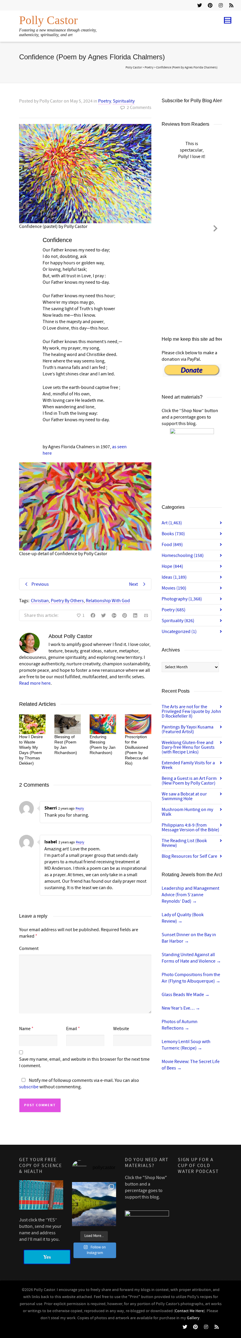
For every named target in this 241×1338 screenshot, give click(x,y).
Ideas (174, 577)
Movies (174, 588)
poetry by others (67, 601)
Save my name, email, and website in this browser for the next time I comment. (84, 1062)
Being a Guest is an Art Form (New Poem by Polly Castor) (189, 780)
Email (71, 1029)
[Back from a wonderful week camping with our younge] (94, 1204)
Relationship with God (108, 601)
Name (25, 1029)
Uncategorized (179, 631)
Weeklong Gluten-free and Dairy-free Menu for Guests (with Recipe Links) (188, 747)
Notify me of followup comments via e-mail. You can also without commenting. (79, 1083)
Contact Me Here (189, 1311)
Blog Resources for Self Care (189, 856)
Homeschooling (183, 555)
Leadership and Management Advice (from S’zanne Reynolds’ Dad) (190, 894)
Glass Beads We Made (186, 995)
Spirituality (124, 101)
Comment (29, 948)
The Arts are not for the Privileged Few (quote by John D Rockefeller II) (191, 711)
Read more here (35, 683)
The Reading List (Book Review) (184, 843)
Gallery (193, 1318)
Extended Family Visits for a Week (188, 765)
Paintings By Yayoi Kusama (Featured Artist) (187, 729)
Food (172, 545)
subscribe (29, 1087)
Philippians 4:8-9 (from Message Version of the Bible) (190, 827)
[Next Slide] (215, 227)
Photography (182, 599)
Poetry (104, 101)
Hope (172, 566)
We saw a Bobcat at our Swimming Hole (184, 796)
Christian (40, 601)
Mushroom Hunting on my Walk (187, 812)
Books (173, 534)
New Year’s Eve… (181, 1008)
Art (172, 523)
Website (121, 1029)
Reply (80, 808)
